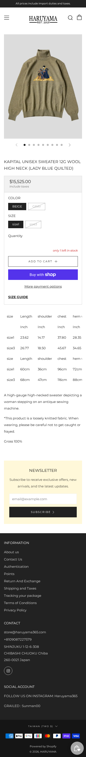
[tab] (25, 145)
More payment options (43, 286)
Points (9, 574)
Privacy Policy (15, 610)
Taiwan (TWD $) (40, 726)
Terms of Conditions (20, 603)
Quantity (15, 236)
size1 (15, 224)
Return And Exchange (22, 581)
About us (11, 552)
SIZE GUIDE (18, 297)
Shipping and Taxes (20, 588)
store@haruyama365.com (25, 632)
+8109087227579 (18, 639)
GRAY (36, 206)
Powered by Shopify (43, 746)
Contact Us (13, 559)
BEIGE (17, 206)
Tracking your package (22, 595)
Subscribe (41, 512)
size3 (33, 224)
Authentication (16, 566)
